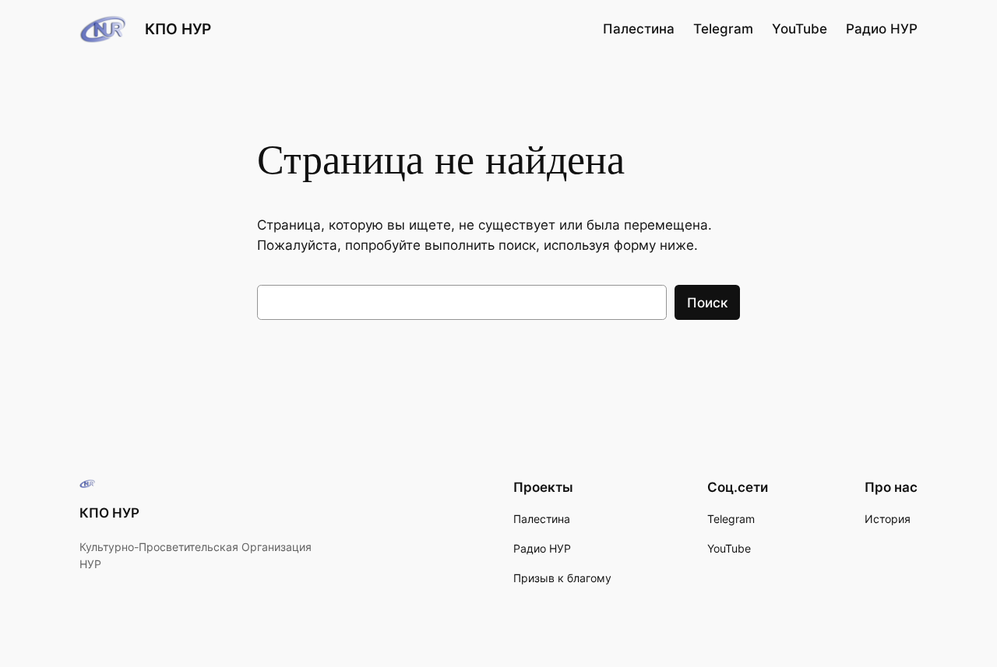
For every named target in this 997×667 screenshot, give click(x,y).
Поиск (707, 303)
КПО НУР (178, 28)
